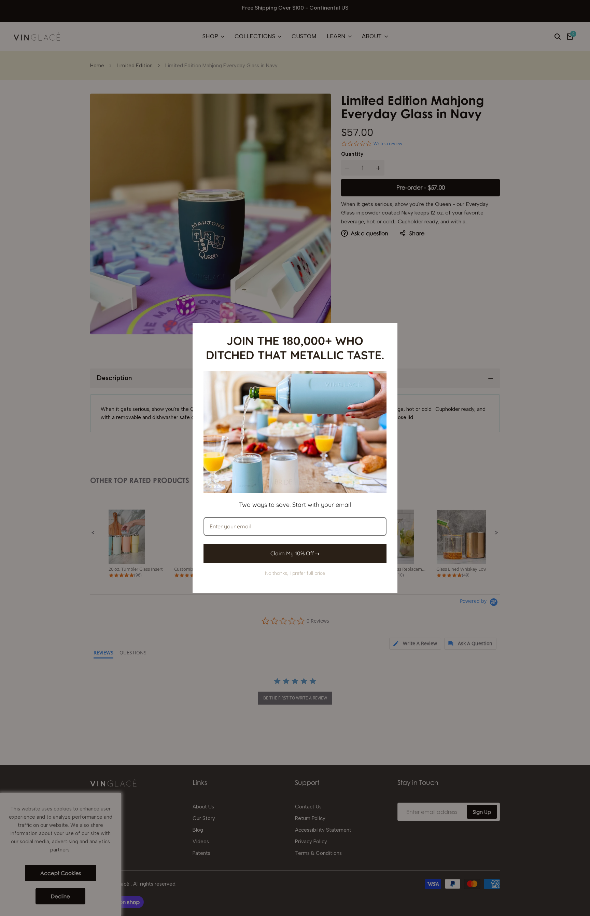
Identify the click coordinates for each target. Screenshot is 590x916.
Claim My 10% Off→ (295, 553)
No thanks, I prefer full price (295, 573)
